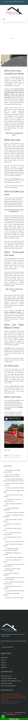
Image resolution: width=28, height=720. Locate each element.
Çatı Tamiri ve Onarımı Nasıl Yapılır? (14, 597)
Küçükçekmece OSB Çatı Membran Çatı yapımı (11, 680)
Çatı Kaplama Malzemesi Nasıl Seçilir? (15, 590)
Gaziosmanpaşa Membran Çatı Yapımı (9, 678)
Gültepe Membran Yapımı (6, 676)
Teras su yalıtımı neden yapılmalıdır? (14, 557)
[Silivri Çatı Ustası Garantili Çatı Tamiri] (14, 60)
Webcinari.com (19, 714)
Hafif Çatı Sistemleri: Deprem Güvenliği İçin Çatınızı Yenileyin (14, 696)
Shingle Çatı (3, 662)
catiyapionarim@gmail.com (7, 647)
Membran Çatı (4, 667)
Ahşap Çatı (3, 665)
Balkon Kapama (4, 657)
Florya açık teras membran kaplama (8, 685)
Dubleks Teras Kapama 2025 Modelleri (15, 488)
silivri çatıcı (17, 457)
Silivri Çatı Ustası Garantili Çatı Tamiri (15, 541)
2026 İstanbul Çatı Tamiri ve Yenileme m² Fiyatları (11, 701)
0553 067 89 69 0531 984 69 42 (7, 641)
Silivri (9, 455)
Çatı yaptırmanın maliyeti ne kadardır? (15, 512)
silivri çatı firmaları (11, 457)
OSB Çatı (3, 660)
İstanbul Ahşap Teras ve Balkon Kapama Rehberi (11, 694)
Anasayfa (12, 38)
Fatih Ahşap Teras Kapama (6, 683)
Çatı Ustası (13, 455)
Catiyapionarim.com (10, 712)
